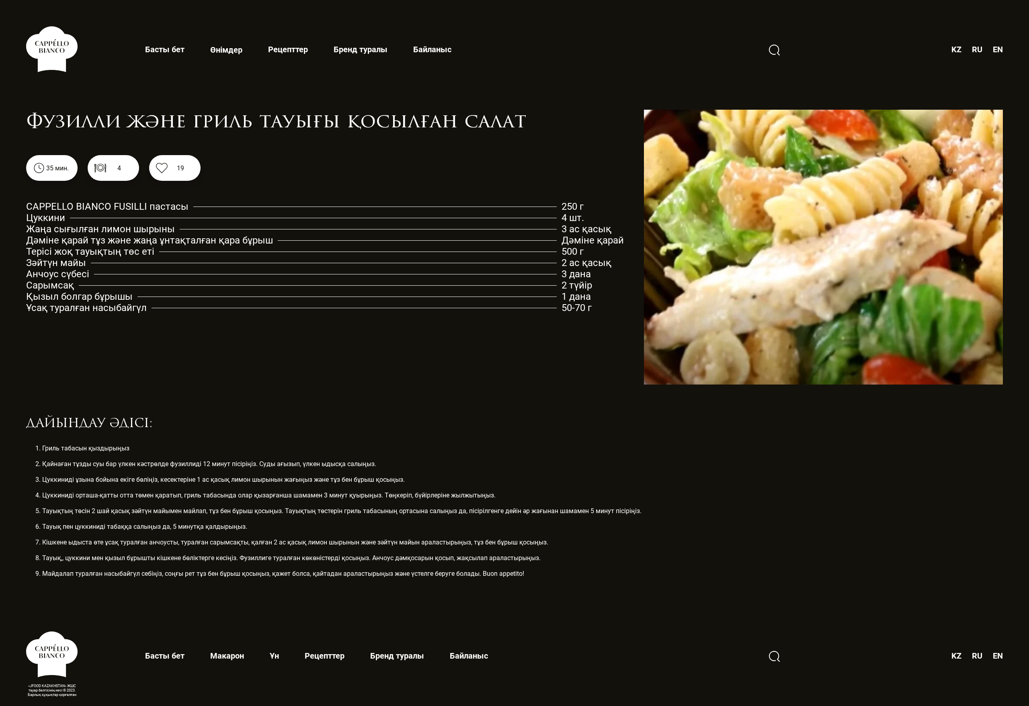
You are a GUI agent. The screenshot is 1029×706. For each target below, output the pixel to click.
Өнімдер (226, 50)
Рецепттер (288, 49)
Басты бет (164, 49)
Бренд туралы (360, 49)
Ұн (274, 656)
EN (998, 49)
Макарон (227, 656)
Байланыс (432, 49)
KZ (956, 49)
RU (977, 49)
